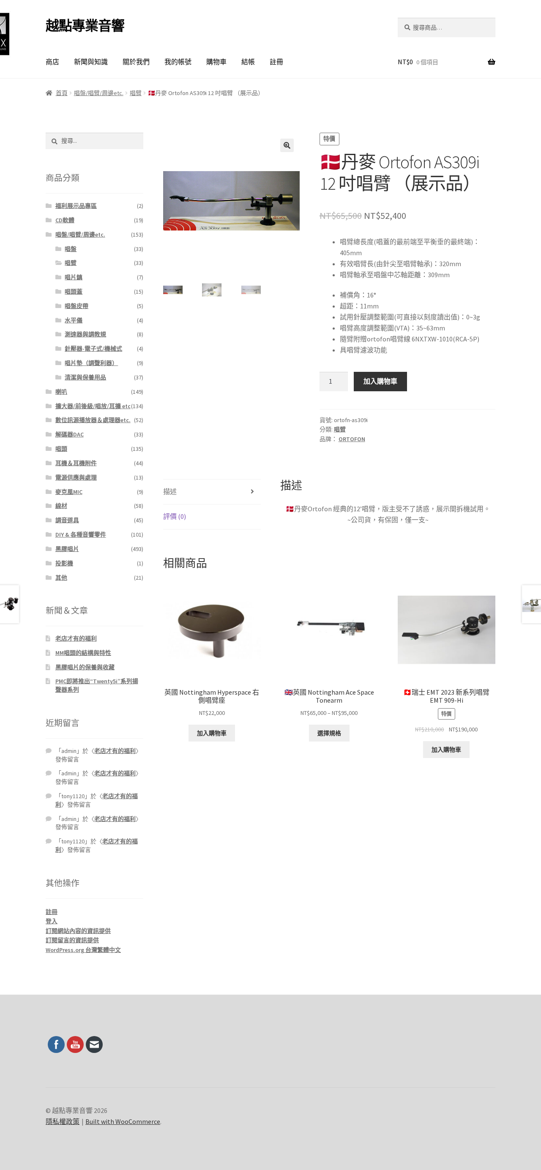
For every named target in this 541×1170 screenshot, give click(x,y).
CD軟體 (64, 220)
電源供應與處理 (76, 477)
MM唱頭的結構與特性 (83, 653)
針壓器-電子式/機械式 (93, 348)
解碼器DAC (69, 434)
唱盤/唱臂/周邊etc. (98, 93)
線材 (61, 506)
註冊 (276, 61)
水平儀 (73, 320)
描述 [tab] (170, 491)
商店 (52, 61)
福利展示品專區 (76, 206)
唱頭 (61, 449)
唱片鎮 (73, 277)
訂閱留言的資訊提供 (72, 940)
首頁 (62, 93)
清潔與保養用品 (85, 377)
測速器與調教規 (85, 334)
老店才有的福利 (76, 638)
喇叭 (61, 391)
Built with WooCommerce (122, 1121)
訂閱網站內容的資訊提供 (78, 931)
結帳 (248, 61)
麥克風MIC (68, 492)
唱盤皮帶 (76, 306)
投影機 (64, 563)
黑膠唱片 (67, 549)
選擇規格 (329, 733)
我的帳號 (177, 61)
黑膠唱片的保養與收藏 (85, 667)
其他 (61, 577)
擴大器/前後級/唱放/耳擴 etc (93, 406)
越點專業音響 (85, 25)
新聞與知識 (91, 61)
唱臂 (136, 93)
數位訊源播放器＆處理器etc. (93, 420)
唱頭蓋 (73, 291)
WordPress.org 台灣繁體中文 (83, 950)
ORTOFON (352, 439)
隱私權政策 (62, 1121)
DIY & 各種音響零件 (80, 534)
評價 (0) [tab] (174, 516)
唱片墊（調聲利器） (91, 363)
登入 (51, 921)
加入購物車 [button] (212, 733)
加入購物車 (380, 381)
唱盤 (71, 249)
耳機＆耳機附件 (76, 463)
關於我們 (136, 61)
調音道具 (67, 520)
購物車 (216, 61)
